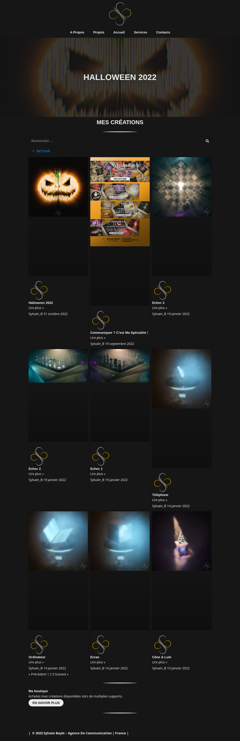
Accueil (119, 32)
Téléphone (160, 495)
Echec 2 (35, 469)
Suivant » (62, 674)
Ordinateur (37, 657)
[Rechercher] (207, 141)
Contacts (163, 32)
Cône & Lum (161, 657)
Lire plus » (36, 308)
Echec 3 (158, 303)
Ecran (94, 657)
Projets (98, 32)
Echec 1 (96, 469)
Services (140, 32)
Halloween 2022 (41, 303)
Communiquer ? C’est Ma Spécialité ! (119, 332)
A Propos (77, 32)
